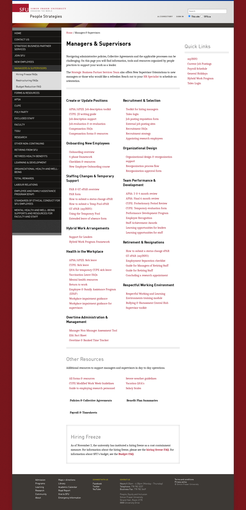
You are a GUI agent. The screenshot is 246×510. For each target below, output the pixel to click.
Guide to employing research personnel (92, 388)
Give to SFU (63, 494)
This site (195, 17)
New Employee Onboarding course (89, 166)
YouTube (97, 489)
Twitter (96, 487)
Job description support (82, 119)
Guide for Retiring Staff (139, 270)
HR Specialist (151, 76)
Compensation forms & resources (88, 133)
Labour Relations (26, 185)
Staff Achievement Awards (141, 223)
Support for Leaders (80, 237)
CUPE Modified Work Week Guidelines (91, 383)
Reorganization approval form (144, 171)
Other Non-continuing (29, 144)
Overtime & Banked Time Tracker (89, 340)
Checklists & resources (82, 161)
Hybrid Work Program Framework (89, 241)
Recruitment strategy (138, 133)
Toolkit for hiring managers (142, 109)
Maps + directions (66, 480)
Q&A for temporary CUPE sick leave (90, 270)
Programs (40, 484)
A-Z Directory (165, 16)
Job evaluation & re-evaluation (87, 124)
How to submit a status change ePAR (91, 199)
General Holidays (197, 73)
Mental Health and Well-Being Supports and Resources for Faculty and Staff (34, 213)
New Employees (24, 62)
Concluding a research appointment (147, 275)
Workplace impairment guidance (88, 298)
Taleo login (132, 114)
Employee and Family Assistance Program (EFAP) (35, 193)
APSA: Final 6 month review (142, 198)
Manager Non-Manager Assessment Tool (93, 330)
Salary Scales (134, 388)
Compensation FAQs (81, 128)
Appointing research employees (144, 138)
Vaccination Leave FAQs (83, 274)
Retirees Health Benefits (30, 156)
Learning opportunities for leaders (146, 227)
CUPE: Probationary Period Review (146, 203)
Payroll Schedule (197, 68)
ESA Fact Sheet (77, 335)
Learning (39, 487)
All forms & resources (82, 378)
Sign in (180, 16)
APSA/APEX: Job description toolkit (90, 109)
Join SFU (19, 56)
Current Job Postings (199, 63)
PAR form (75, 194)
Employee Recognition (139, 218)
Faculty (19, 125)
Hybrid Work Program (200, 78)
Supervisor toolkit (136, 307)
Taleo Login (194, 83)
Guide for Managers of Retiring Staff (147, 265)
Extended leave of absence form (88, 218)
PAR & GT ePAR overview (84, 189)
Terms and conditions (184, 480)
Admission (40, 480)
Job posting (132, 119)
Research (20, 137)
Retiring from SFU (26, 150)
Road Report (64, 491)
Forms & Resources (26, 93)
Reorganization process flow (142, 166)
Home (17, 33)
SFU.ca (207, 17)
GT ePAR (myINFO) (80, 208)
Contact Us (21, 40)
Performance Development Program (147, 213)
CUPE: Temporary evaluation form (146, 208)
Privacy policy (181, 482)
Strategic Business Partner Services (32, 48)
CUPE (17, 106)
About (38, 498)
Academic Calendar (67, 487)
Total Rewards (24, 178)
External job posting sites (140, 124)
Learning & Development (30, 163)
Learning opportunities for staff (144, 232)
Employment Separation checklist (145, 260)
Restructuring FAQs (27, 81)
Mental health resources (83, 279)
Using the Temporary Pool (84, 213)
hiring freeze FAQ (157, 449)
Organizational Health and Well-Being (36, 170)
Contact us (125, 480)
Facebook (97, 484)
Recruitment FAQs (136, 128)
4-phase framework (80, 157)
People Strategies (46, 17)
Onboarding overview (82, 152)
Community (40, 494)
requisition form (149, 119)
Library (61, 484)
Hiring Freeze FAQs (26, 74)
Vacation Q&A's (135, 383)
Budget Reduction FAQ (28, 87)
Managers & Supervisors (30, 68)
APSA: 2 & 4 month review (141, 193)
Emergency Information (69, 498)
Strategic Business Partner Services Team (95, 72)
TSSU (17, 131)
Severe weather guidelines (141, 378)
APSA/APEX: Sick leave (83, 260)
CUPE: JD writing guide (82, 114)
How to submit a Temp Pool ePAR (89, 204)
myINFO (192, 59)
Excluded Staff (24, 118)
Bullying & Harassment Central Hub (147, 303)
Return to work (78, 284)
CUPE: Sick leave (79, 265)
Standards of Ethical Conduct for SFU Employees (37, 202)
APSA (17, 99)
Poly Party (21, 112)
